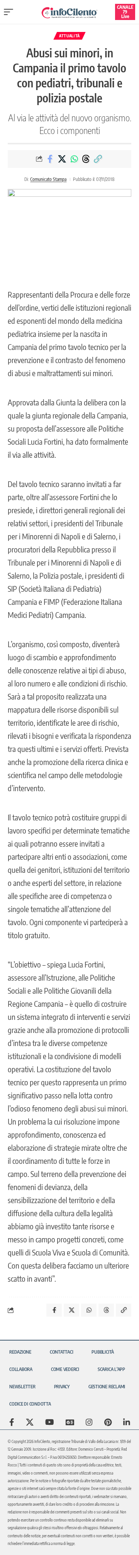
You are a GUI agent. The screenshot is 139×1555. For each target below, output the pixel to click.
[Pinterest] (108, 1422)
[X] (30, 1422)
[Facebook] (11, 1422)
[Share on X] (62, 159)
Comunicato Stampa (48, 179)
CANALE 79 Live (125, 11)
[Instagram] (89, 1422)
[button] (10, 12)
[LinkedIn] (126, 1422)
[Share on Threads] (86, 159)
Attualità (69, 35)
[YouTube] (49, 1422)
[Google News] (70, 1422)
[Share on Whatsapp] (74, 159)
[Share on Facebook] (50, 159)
